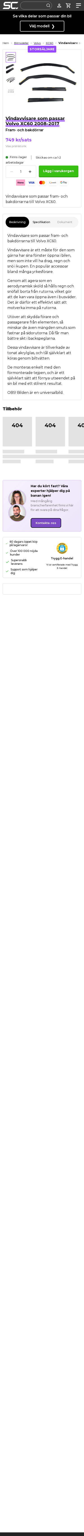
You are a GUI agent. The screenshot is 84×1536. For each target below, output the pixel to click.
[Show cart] (68, 5)
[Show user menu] (59, 5)
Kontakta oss (46, 523)
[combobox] (36, 5)
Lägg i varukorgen (58, 171)
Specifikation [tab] (41, 222)
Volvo (37, 43)
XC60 (49, 43)
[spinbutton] (21, 172)
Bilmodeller (21, 43)
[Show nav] (77, 5)
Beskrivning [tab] (17, 222)
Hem (6, 43)
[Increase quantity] (30, 172)
